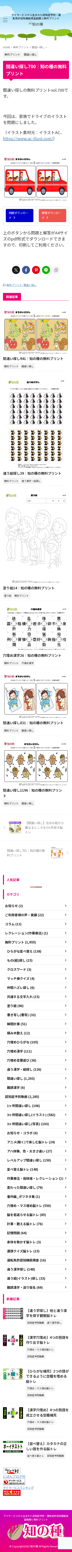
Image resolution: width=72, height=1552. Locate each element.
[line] (46, 270)
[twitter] (16, 270)
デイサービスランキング (18, 1487)
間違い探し (30, 285)
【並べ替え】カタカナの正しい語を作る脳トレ (46, 1446)
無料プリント (14, 285)
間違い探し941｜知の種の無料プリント (33, 358)
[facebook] (26, 270)
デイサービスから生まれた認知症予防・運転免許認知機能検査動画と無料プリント (36, 1517)
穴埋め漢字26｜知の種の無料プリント (32, 655)
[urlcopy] (56, 270)
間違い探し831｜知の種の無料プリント (33, 722)
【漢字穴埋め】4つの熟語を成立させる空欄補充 (47, 1412)
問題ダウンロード (18, 215)
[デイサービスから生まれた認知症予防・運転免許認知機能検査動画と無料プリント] (36, 24)
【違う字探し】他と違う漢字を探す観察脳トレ (46, 1313)
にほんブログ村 (14, 1476)
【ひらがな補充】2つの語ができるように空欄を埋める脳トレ (47, 1376)
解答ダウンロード (51, 215)
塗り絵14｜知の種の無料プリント (29, 587)
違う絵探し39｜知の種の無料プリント (32, 473)
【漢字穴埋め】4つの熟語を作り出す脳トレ (47, 1340)
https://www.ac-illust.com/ (28, 138)
